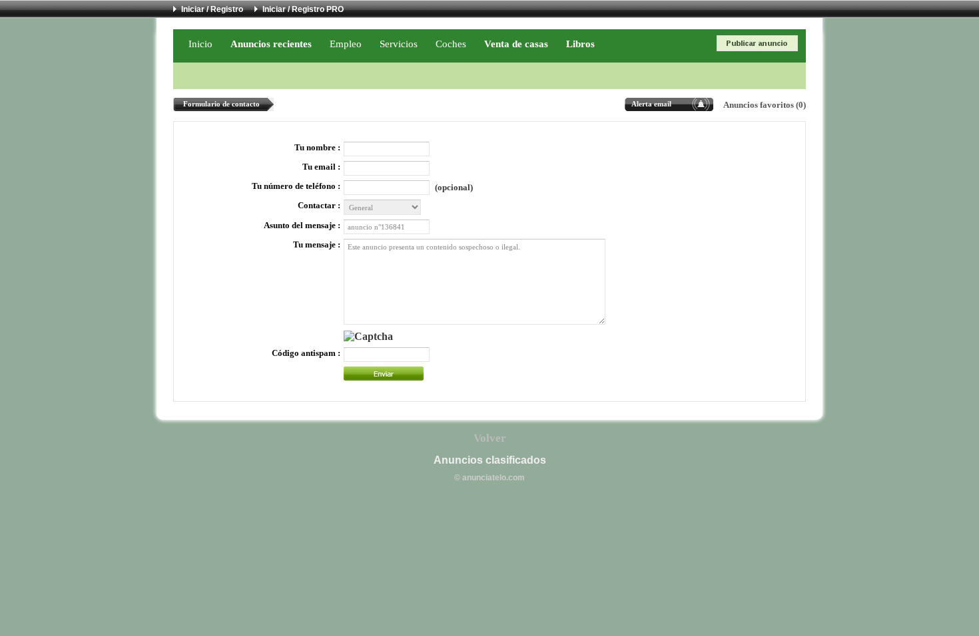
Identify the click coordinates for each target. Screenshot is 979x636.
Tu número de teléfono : (296, 186)
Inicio (200, 43)
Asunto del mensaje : (302, 225)
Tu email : (321, 167)
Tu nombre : (317, 147)
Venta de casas (516, 43)
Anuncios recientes (271, 43)
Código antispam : (306, 353)
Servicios (399, 43)
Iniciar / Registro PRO (303, 9)
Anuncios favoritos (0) (764, 105)
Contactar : (319, 205)
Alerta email (651, 104)
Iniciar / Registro (212, 9)
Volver (490, 438)
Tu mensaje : (316, 244)
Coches (451, 43)
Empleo (346, 43)
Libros (580, 43)
